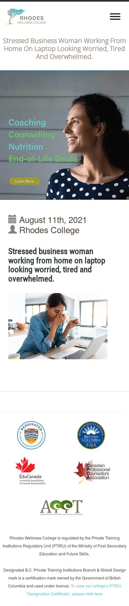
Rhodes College (49, 229)
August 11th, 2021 (53, 219)
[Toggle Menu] (115, 16)
